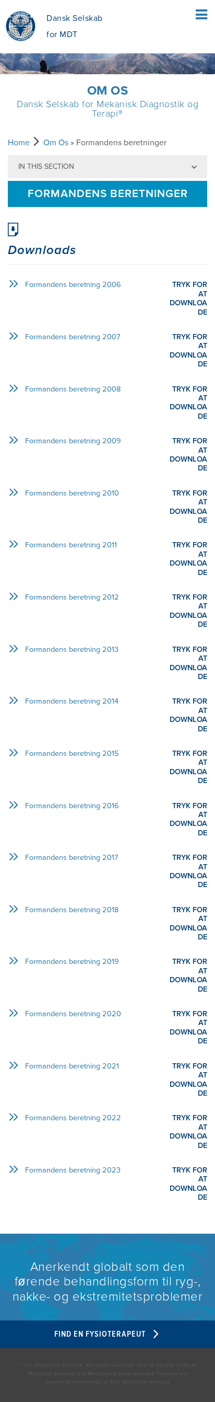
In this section (46, 166)
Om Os (55, 142)
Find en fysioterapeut (101, 1334)
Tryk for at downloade (188, 298)
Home (19, 142)
